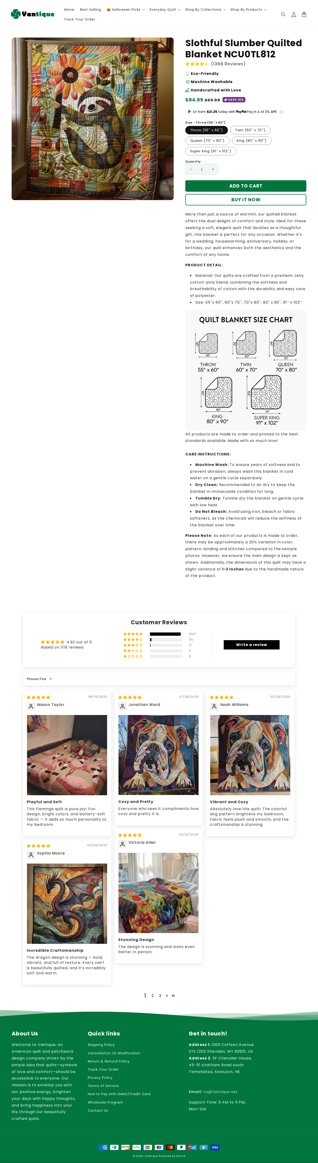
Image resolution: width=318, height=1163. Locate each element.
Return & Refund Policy (109, 1061)
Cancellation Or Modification (114, 1053)
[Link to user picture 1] (67, 755)
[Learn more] (281, 111)
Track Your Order (103, 1069)
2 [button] (153, 995)
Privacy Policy (100, 1077)
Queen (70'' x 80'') (207, 140)
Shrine (180, 1156)
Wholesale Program (105, 1102)
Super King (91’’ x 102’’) (210, 151)
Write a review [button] (251, 644)
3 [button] (160, 995)
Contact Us (98, 1110)
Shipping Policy (101, 1044)
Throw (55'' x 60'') (206, 130)
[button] (283, 14)
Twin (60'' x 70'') (250, 130)
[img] (38, 697)
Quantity (193, 161)
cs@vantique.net (213, 1091)
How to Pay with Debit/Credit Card (119, 1094)
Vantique (151, 1156)
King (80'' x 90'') (252, 140)
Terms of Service (103, 1085)
